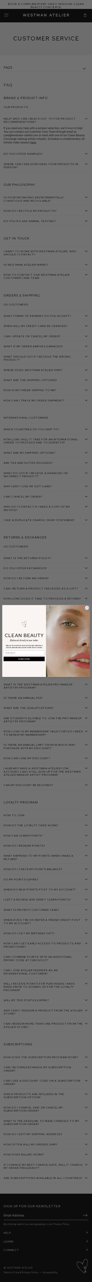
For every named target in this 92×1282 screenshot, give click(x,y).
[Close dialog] (87, 608)
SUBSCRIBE (24, 659)
